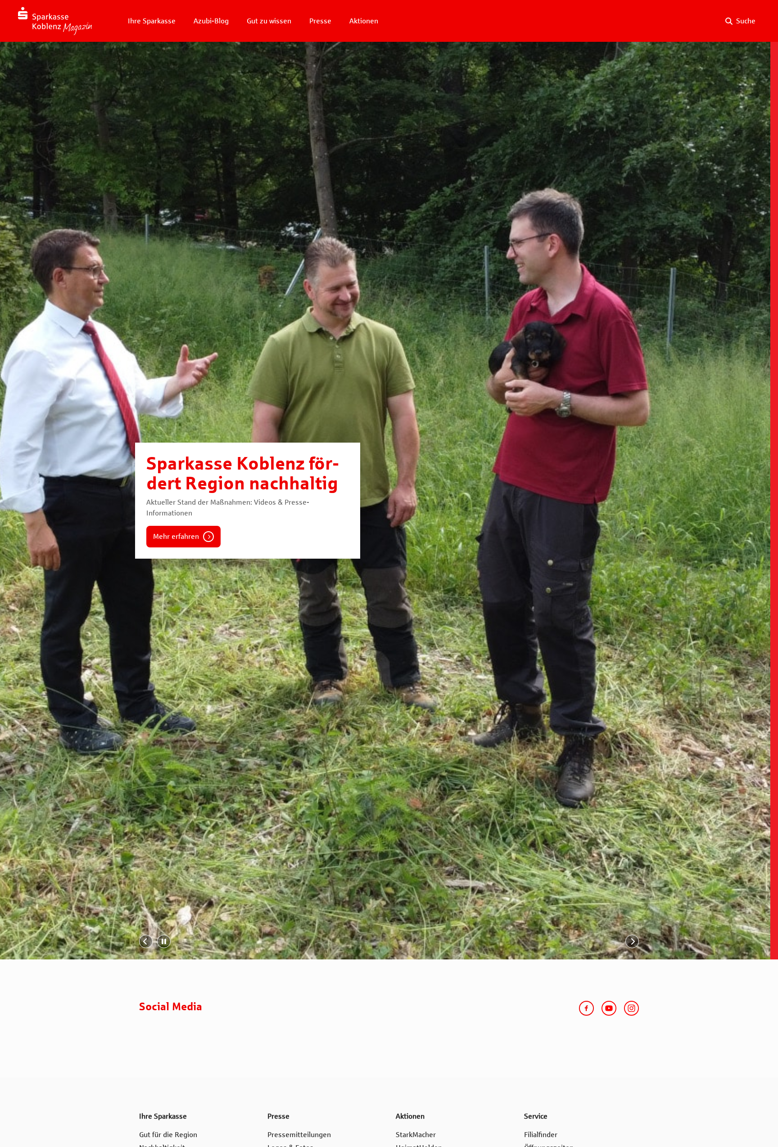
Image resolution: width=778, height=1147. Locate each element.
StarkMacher (416, 1134)
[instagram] (631, 1008)
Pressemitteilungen (299, 1134)
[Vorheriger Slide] (146, 941)
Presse (320, 21)
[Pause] (164, 941)
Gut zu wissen (269, 21)
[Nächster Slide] (632, 941)
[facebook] (586, 1008)
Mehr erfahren (176, 536)
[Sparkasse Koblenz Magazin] (55, 21)
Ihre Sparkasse (152, 21)
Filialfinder (540, 1134)
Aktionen (363, 21)
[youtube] (609, 1008)
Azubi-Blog (211, 21)
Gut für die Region (168, 1134)
